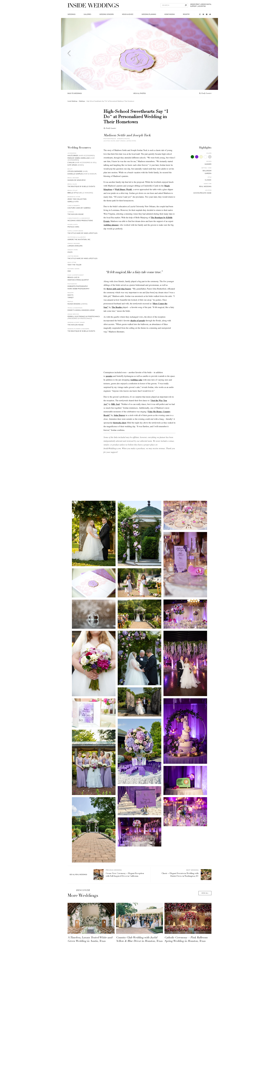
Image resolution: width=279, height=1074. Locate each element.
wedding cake (136, 379)
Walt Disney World (123, 189)
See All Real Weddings (78, 875)
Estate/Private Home (202, 193)
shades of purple (137, 320)
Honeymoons (169, 14)
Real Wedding (205, 187)
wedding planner (111, 224)
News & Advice (127, 14)
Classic (208, 180)
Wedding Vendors (106, 14)
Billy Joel (115, 404)
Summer (208, 164)
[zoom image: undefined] (94, 533)
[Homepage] (93, 5)
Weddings (71, 14)
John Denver (119, 415)
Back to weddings (75, 93)
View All (204, 893)
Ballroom (207, 171)
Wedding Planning (149, 14)
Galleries (87, 14)
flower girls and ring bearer (119, 288)
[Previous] (68, 53)
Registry (186, 14)
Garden (208, 173)
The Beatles (117, 307)
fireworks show (119, 422)
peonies (109, 376)
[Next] (210, 53)
